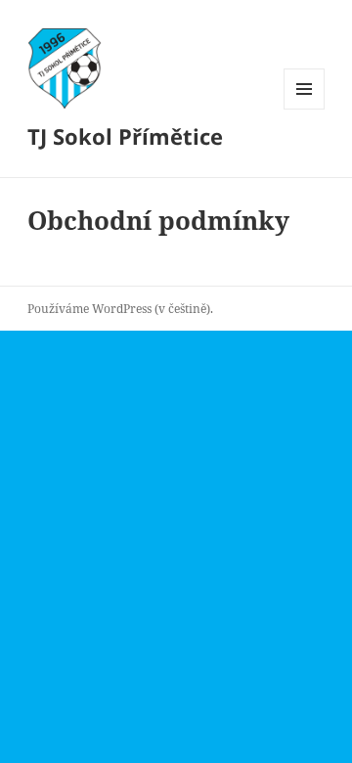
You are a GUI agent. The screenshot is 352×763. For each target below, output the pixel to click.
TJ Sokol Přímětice (125, 136)
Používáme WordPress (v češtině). (120, 308)
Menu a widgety (305, 109)
